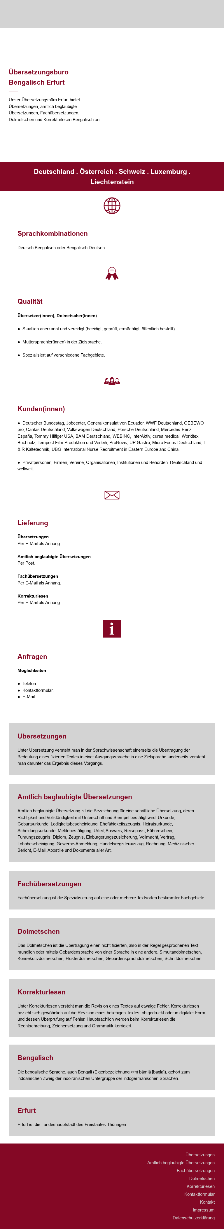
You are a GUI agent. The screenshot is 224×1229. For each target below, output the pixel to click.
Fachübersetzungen (196, 1170)
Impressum (204, 1209)
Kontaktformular (199, 1194)
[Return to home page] (60, 13)
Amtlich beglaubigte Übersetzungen (181, 1162)
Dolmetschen (202, 1178)
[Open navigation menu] (209, 14)
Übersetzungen (200, 1154)
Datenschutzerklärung (194, 1217)
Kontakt (207, 1202)
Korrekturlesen (201, 1186)
